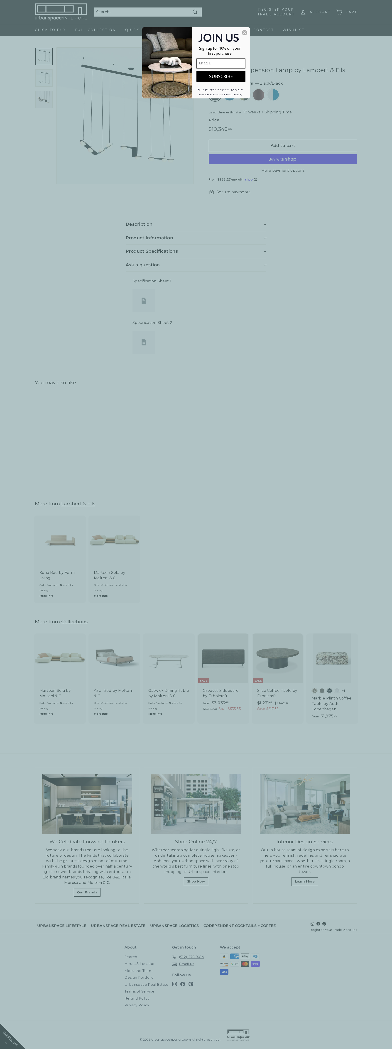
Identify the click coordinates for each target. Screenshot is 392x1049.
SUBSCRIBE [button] (221, 76)
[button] (244, 32)
